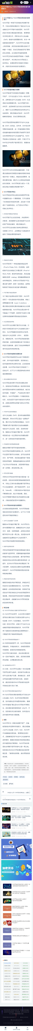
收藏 (6, 783)
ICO (25, 963)
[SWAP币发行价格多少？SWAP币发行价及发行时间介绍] (7, 930)
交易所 (7, 970)
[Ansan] (2, 11)
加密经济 (6, 11)
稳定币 (25, 997)
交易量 (16, 970)
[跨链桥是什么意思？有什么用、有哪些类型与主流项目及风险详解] (6, 834)
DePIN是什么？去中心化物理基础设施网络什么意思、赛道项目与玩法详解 (20, 809)
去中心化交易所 (7, 982)
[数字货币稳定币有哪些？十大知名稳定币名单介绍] (7, 952)
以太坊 (10, 777)
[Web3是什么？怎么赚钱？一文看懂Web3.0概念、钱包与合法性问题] (6, 826)
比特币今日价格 (16, 1029)
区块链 (16, 777)
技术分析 (7, 986)
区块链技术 (16, 979)
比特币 (16, 991)
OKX (25, 965)
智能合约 (25, 989)
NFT (16, 965)
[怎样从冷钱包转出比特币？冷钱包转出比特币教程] (7, 915)
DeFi (16, 963)
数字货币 (5, 779)
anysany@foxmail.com (17, 1019)
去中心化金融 (16, 982)
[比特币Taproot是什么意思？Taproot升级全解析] (7, 900)
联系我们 (19, 1013)
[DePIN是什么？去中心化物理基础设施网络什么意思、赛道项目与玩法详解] (6, 810)
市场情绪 (16, 983)
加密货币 (16, 976)
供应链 (25, 973)
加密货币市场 (25, 976)
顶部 (27, 1029)
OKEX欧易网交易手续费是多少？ (21, 935)
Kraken (7, 965)
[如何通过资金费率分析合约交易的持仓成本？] (7, 923)
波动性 (25, 991)
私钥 (7, 997)
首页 (5, 1029)
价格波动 (16, 973)
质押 (7, 999)
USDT (7, 968)
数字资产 (16, 989)
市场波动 (25, 983)
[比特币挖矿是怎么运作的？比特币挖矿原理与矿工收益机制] (7, 893)
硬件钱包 (25, 994)
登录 (26, 2)
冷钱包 (7, 976)
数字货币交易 (7, 989)
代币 (25, 970)
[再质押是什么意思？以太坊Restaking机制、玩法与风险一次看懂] (6, 818)
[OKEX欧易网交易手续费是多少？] (7, 937)
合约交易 (25, 981)
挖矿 (16, 986)
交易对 (25, 968)
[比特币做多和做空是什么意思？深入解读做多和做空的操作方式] (7, 886)
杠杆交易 (7, 991)
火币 (7, 994)
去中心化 (22, 777)
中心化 (5, 777)
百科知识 (13, 828)
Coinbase (7, 963)
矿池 (16, 994)
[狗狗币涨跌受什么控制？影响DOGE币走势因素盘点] (7, 908)
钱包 (16, 999)
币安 (7, 983)
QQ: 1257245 (25, 1017)
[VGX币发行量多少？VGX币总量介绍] (7, 945)
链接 (11, 783)
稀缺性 (16, 997)
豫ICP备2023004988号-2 (10, 1017)
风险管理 (25, 999)
